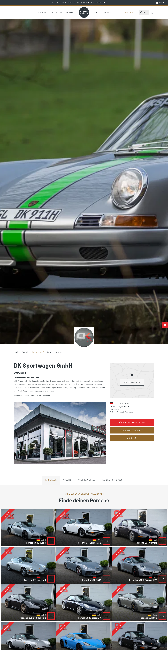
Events (107, 12)
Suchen (42, 12)
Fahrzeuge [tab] (51, 480)
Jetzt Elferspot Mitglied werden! (78, 3)
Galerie (50, 352)
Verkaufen (56, 12)
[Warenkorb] (152, 12)
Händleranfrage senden (132, 422)
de (144, 12)
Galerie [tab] (67, 480)
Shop (96, 12)
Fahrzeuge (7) (38, 352)
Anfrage (59, 352)
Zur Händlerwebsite (132, 430)
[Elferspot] (84, 12)
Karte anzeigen (132, 382)
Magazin (70, 12)
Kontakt (25, 352)
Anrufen (132, 438)
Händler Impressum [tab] (112, 480)
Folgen (129, 12)
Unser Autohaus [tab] (86, 480)
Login (162, 3)
